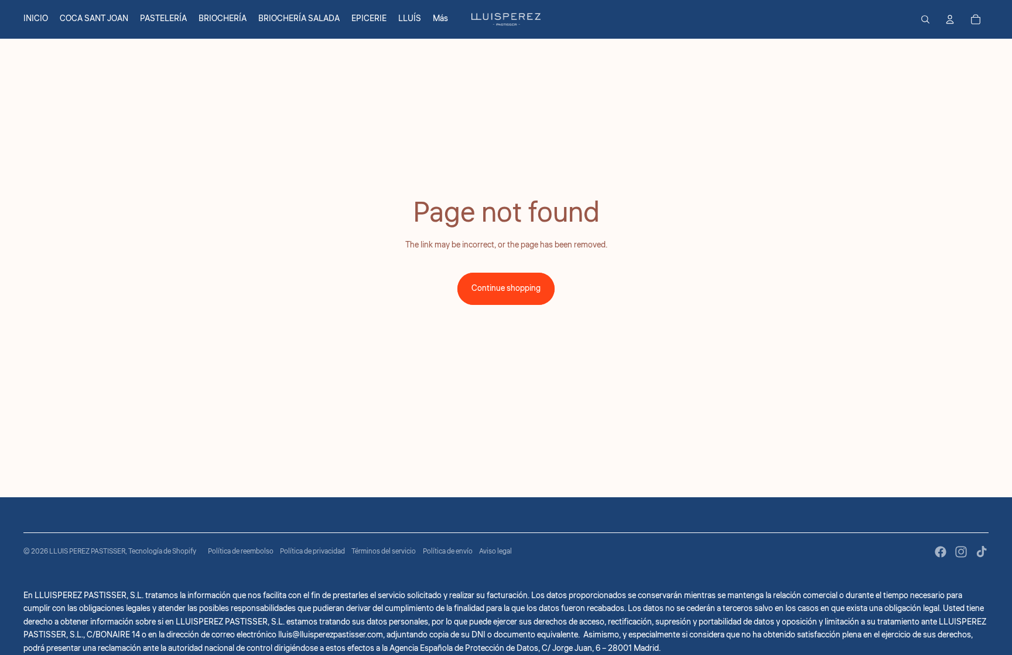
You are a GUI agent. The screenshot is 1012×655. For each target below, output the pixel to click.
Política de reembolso (240, 551)
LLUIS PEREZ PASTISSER (87, 551)
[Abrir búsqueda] (925, 19)
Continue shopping (506, 288)
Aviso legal (495, 551)
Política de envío (448, 551)
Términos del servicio (383, 551)
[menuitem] (440, 19)
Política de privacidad (312, 551)
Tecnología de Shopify (162, 551)
